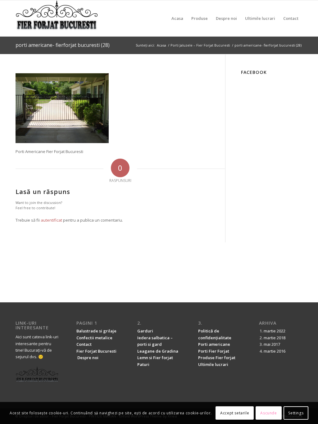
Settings (295, 413)
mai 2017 (272, 344)
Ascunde (268, 413)
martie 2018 (274, 338)
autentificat (51, 220)
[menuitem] (177, 18)
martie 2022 (274, 331)
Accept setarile (234, 413)
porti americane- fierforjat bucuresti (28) (63, 45)
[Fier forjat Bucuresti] (57, 18)
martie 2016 (274, 351)
